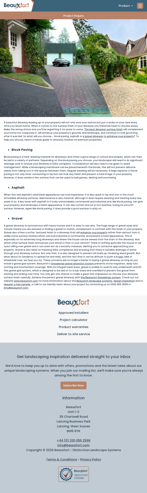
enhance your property (93, 232)
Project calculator (73, 320)
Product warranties (73, 327)
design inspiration (124, 281)
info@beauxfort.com (16, 287)
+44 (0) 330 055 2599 (73, 440)
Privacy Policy (90, 459)
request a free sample (17, 284)
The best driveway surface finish (103, 129)
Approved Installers (73, 313)
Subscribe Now (73, 385)
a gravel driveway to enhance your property (108, 136)
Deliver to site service (73, 334)
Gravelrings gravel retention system (72, 263)
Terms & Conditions (61, 459)
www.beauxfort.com (26, 281)
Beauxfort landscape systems (94, 281)
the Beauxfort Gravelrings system (101, 277)
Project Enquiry (73, 16)
